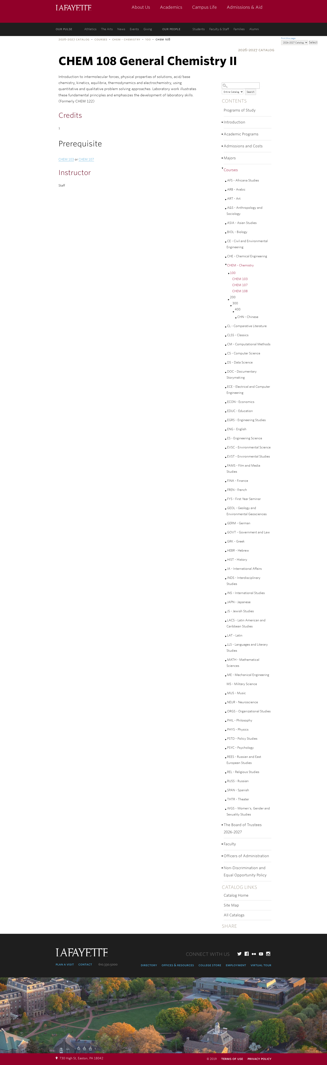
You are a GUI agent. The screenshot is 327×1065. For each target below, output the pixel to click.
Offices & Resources (178, 965)
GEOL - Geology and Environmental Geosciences (247, 511)
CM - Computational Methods (248, 344)
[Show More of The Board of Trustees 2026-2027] (223, 825)
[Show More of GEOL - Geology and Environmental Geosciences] (226, 509)
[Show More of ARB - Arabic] (226, 190)
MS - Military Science (242, 684)
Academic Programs (241, 134)
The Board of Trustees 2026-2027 (243, 828)
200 (233, 297)
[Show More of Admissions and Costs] (223, 146)
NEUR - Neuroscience (242, 702)
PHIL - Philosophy (239, 720)
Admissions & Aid (244, 7)
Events (134, 29)
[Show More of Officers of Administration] (223, 856)
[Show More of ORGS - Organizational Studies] (226, 712)
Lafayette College (73, 8)
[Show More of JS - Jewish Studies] (226, 612)
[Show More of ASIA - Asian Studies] (226, 224)
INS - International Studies (246, 593)
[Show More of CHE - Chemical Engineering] (226, 257)
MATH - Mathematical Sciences (243, 663)
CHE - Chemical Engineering (247, 256)
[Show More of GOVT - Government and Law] (226, 533)
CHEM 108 (240, 291)
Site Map (231, 905)
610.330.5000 (108, 964)
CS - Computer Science (243, 353)
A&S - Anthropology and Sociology (244, 211)
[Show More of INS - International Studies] (226, 594)
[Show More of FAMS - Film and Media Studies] (226, 466)
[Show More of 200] (229, 300)
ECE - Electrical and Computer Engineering (248, 390)
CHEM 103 (240, 279)
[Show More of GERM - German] (226, 524)
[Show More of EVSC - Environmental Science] (226, 448)
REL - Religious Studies (243, 772)
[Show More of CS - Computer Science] (226, 354)
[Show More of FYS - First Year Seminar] (226, 500)
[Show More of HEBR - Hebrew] (226, 551)
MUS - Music (236, 693)
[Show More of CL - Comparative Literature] (226, 327)
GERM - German (238, 523)
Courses (100, 39)
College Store (210, 965)
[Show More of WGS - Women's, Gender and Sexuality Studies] (226, 809)
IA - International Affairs (244, 569)
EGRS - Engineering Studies (246, 420)
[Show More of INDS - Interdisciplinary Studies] (226, 579)
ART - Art (234, 198)
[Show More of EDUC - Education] (226, 412)
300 (235, 303)
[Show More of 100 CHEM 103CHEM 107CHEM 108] (229, 274)
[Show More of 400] (234, 312)
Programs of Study (240, 110)
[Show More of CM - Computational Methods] (226, 345)
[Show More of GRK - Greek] (226, 542)
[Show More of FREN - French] (226, 491)
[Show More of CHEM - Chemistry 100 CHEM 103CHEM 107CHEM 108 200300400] (226, 264)
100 (148, 39)
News (121, 29)
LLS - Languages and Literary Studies (247, 647)
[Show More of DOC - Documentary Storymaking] (226, 372)
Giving (147, 29)
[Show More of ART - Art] (226, 199)
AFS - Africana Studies (243, 180)
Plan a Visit (65, 964)
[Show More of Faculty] (223, 844)
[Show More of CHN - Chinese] (236, 318)
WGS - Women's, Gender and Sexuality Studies (248, 811)
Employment (236, 965)
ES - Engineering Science (244, 438)
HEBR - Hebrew (238, 550)
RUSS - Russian (238, 781)
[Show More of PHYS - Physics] (226, 730)
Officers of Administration (246, 856)
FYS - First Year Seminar (244, 499)
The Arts (107, 29)
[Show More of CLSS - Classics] (226, 336)
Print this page (288, 38)
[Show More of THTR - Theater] (226, 800)
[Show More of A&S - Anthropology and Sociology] (226, 209)
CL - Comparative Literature (247, 326)
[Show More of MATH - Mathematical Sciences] (226, 661)
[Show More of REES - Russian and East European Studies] (226, 758)
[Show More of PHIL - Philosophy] (226, 721)
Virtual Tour (261, 965)
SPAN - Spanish (238, 790)
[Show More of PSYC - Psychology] (226, 749)
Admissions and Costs (243, 146)
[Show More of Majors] (223, 158)
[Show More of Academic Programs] (223, 134)
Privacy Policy (259, 1059)
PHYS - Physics (237, 729)
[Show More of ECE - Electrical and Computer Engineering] (226, 387)
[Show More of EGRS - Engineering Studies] (226, 421)
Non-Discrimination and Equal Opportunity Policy (245, 871)
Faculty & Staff (219, 29)
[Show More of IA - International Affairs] (226, 570)
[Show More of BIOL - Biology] (226, 233)
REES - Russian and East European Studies (244, 760)
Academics (171, 7)
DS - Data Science (240, 362)
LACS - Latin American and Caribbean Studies (246, 623)
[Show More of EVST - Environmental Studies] (226, 457)
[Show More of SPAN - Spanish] (226, 791)
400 (238, 309)
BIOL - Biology (237, 232)
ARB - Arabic (236, 189)
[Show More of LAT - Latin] (226, 636)
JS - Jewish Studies (240, 611)
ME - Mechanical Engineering (248, 675)
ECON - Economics (240, 402)
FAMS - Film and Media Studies (243, 468)
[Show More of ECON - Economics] (226, 403)
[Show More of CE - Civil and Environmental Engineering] (226, 242)
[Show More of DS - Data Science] (226, 363)
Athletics (90, 29)
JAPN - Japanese (239, 602)
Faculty (230, 844)
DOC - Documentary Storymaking (242, 374)
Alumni (254, 29)
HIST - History (237, 559)
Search (250, 91)
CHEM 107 (240, 285)
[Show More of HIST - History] (226, 560)
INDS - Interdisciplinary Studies (243, 581)
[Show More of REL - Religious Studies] (226, 773)
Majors (230, 158)
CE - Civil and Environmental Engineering (247, 244)
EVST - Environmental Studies (248, 456)
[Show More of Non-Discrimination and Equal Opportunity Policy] (223, 868)
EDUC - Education (240, 411)
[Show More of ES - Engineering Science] (226, 439)
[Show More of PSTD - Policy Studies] (226, 739)
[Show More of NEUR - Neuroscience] (226, 703)
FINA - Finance (237, 481)
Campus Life (204, 7)
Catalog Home (236, 895)
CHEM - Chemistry (126, 39)
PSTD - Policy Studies (242, 738)
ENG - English (236, 429)
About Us (141, 7)
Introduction (234, 122)
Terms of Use (232, 1059)
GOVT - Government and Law (248, 532)
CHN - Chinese (247, 317)
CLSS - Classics (237, 335)
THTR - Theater (238, 799)
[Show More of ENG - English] (226, 430)
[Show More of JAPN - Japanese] (226, 603)
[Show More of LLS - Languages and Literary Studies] (226, 645)
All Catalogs (234, 915)
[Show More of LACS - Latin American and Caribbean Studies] (226, 621)
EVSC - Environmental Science (249, 447)
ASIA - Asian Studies (242, 223)
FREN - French (237, 490)
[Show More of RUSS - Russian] (226, 782)
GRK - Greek (236, 541)
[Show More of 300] (231, 306)
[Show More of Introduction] (223, 122)
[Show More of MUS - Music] (226, 694)
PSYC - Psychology (240, 748)
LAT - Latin (234, 635)
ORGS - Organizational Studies (249, 711)
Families (239, 29)
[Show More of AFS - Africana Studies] (226, 181)
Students (198, 29)
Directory (149, 965)
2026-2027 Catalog (74, 39)
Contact (85, 964)
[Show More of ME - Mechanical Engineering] (226, 676)
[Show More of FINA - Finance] (226, 482)
